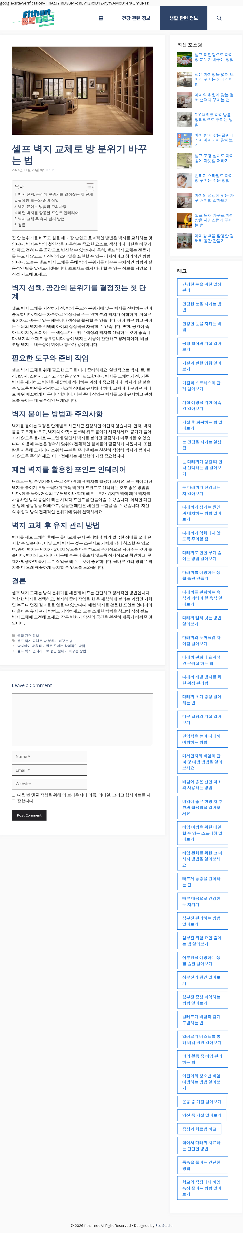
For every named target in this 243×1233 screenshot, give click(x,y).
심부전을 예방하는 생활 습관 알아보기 (201, 960)
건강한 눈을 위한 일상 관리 (201, 287)
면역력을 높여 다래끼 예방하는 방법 (201, 739)
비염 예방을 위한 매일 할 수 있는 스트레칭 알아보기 (202, 833)
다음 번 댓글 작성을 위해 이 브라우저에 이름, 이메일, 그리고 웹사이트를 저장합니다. (83, 798)
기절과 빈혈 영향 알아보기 (201, 366)
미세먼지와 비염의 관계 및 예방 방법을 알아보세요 (202, 761)
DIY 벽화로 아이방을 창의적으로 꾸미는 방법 (214, 119)
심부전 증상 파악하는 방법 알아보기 (201, 1000)
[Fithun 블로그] (35, 18)
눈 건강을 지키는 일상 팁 (201, 445)
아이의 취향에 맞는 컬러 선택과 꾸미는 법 (214, 97)
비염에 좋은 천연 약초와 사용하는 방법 (201, 784)
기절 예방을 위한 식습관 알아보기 (201, 405)
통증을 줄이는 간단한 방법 (201, 1165)
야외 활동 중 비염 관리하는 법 (202, 1059)
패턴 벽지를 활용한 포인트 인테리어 (48, 212)
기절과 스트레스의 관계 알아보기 (201, 386)
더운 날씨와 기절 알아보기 (201, 719)
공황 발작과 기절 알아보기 (201, 346)
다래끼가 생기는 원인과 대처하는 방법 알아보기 (201, 513)
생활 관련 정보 (183, 17)
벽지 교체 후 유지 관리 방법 (41, 218)
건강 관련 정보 (136, 17)
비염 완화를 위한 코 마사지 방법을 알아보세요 (202, 859)
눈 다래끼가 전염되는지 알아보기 (201, 490)
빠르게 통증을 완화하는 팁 (201, 881)
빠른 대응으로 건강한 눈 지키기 (201, 901)
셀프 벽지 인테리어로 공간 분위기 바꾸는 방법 (51, 651)
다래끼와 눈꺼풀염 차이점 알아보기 (201, 640)
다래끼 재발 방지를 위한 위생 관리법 (201, 680)
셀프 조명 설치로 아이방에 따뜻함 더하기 (214, 158)
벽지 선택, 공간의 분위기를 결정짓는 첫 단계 (55, 194)
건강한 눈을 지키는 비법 (201, 326)
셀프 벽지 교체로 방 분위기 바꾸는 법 (45, 640)
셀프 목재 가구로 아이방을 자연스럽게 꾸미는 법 (214, 220)
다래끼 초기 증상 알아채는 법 (201, 699)
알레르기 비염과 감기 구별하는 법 (201, 1019)
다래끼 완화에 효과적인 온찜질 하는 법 (201, 660)
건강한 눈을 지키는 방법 (201, 307)
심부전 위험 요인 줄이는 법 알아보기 (201, 940)
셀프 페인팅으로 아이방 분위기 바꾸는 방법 (214, 57)
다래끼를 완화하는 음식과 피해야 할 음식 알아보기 (202, 598)
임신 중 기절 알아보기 (201, 1115)
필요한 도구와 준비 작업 (38, 200)
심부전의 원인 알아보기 (201, 980)
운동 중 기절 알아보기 (201, 1101)
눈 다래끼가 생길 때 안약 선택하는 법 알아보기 (202, 467)
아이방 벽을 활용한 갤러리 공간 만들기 (214, 238)
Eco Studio (164, 1225)
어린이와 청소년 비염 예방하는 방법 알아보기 (201, 1081)
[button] (219, 18)
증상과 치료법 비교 (199, 1129)
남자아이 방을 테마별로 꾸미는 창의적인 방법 (51, 645)
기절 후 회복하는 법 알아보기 (202, 425)
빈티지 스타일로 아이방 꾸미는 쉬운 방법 (214, 178)
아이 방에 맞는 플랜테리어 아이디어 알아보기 (214, 140)
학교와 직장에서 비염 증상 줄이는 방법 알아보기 (201, 1188)
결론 (22, 224)
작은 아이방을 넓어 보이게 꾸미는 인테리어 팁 (214, 79)
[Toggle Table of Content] (87, 187)
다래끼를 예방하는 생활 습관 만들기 (201, 575)
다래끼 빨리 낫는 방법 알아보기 (201, 620)
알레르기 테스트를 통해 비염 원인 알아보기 (201, 1039)
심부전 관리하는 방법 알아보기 (201, 921)
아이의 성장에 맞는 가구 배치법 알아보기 (214, 197)
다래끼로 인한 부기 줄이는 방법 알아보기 (201, 555)
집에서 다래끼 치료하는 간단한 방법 (201, 1145)
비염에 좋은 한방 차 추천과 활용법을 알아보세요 (202, 807)
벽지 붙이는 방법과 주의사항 (42, 206)
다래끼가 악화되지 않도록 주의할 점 (201, 536)
